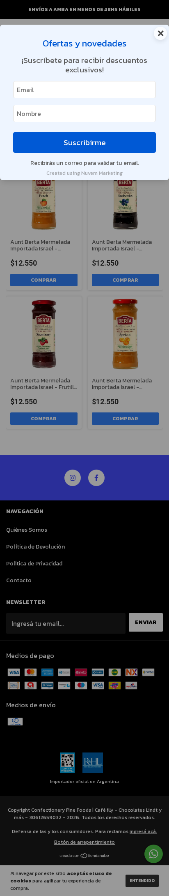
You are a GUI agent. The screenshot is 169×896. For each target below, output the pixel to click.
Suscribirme (85, 142)
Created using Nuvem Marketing (84, 173)
